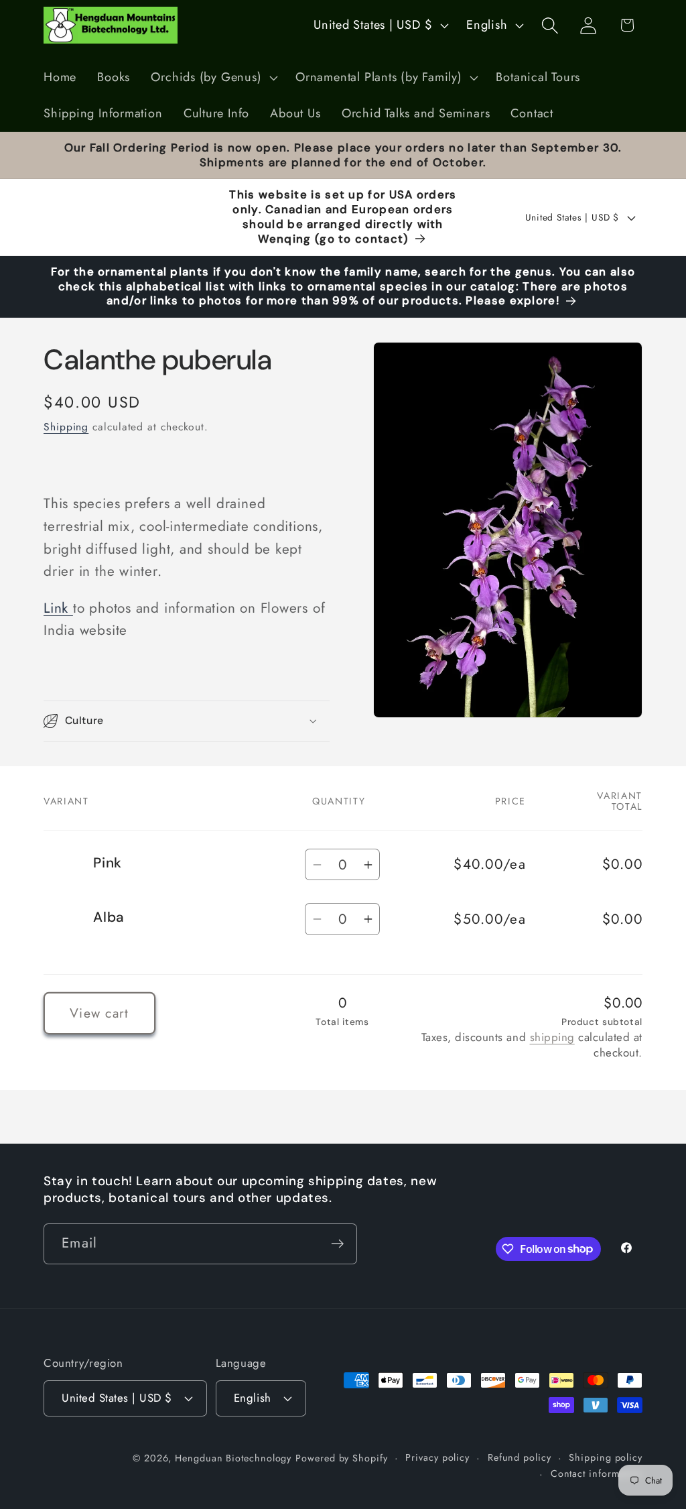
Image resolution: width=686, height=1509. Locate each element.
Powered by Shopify (341, 1458)
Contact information (596, 1473)
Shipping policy (605, 1457)
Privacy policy (437, 1457)
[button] (213, 78)
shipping (552, 1037)
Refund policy (519, 1457)
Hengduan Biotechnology (233, 1458)
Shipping (66, 426)
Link (58, 608)
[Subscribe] (337, 1243)
